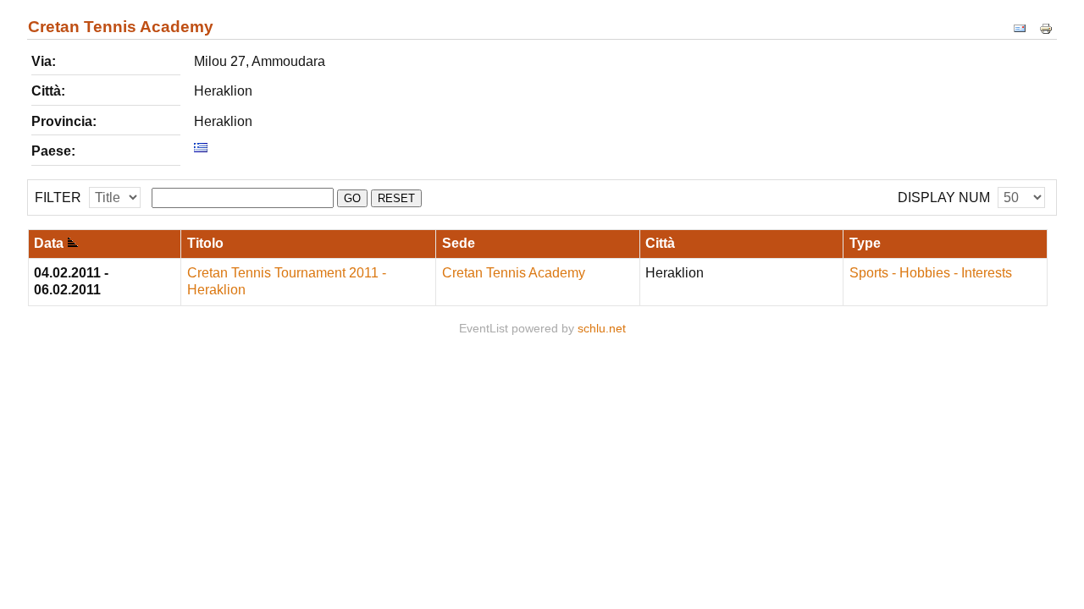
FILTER (58, 197)
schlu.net (602, 328)
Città (660, 243)
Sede (458, 243)
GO (352, 198)
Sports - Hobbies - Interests (930, 273)
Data (49, 243)
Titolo (205, 243)
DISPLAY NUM (944, 197)
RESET (396, 198)
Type (865, 243)
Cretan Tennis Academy (513, 273)
